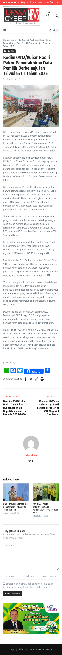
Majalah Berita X (45, 649)
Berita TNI (15, 40)
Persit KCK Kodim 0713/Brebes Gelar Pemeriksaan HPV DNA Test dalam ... (45, 508)
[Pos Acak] (49, 30)
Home (6, 40)
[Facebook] (32, 461)
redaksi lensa (31, 455)
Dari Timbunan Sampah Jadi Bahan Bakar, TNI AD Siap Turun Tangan (15, 506)
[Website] (29, 461)
